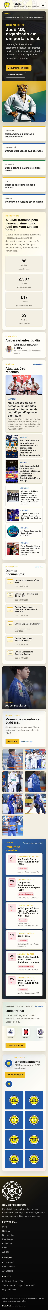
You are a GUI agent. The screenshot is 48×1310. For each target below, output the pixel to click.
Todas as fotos (26, 741)
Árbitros (5, 1252)
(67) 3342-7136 (9, 1290)
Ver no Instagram (15, 1075)
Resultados (7, 1239)
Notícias (6, 1231)
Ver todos (38, 567)
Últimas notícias (16, 75)
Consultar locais (15, 1045)
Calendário (7, 1243)
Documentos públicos (18, 68)
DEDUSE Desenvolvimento (13, 1306)
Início (4, 1227)
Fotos (4, 1248)
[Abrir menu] (43, 4)
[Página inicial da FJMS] (12, 1191)
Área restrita (7, 1271)
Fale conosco (8, 1267)
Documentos (8, 1235)
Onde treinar (8, 1262)
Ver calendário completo (32, 843)
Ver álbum (12, 741)
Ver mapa (38, 1006)
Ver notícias (37, 365)
